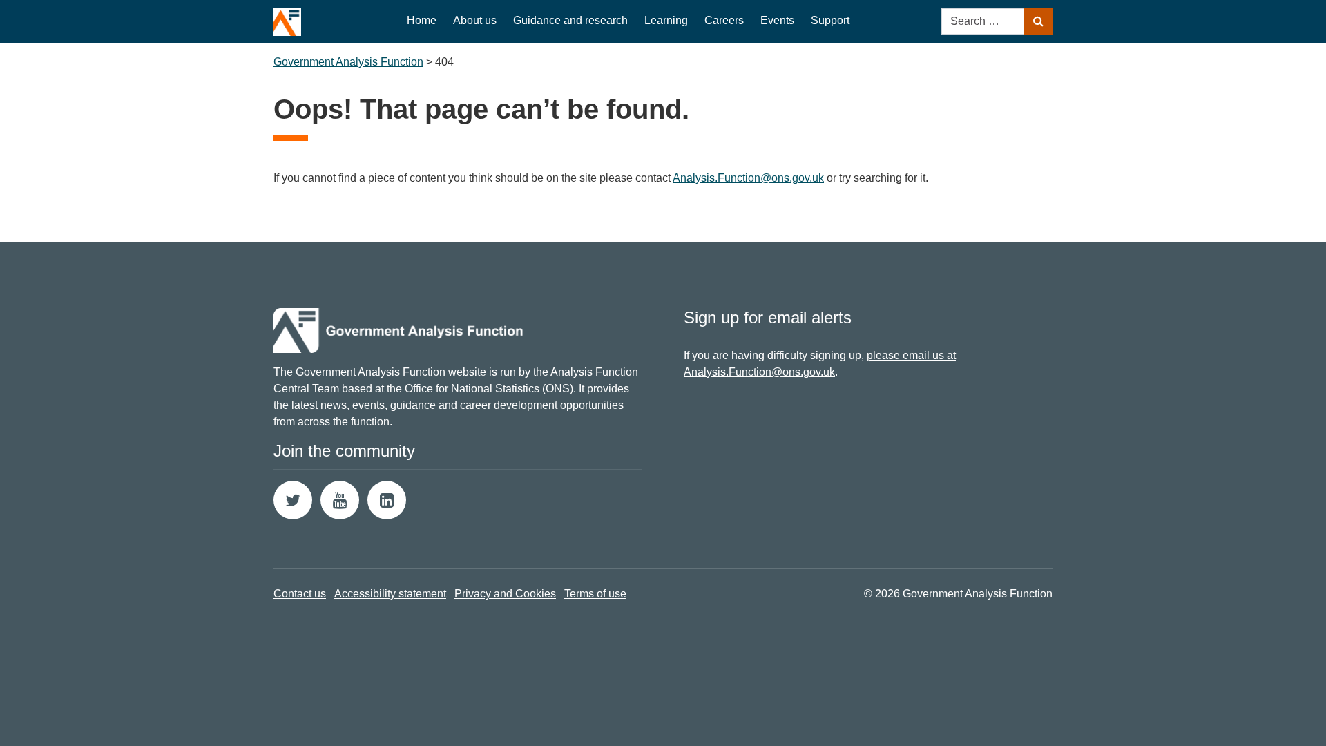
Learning (666, 20)
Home (421, 20)
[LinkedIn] (386, 500)
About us (475, 20)
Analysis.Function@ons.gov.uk (748, 178)
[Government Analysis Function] (287, 18)
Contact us (299, 594)
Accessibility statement (390, 594)
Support (830, 20)
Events (777, 20)
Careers (724, 20)
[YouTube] (339, 500)
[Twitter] (292, 500)
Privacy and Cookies (505, 594)
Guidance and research (570, 20)
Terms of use (595, 594)
